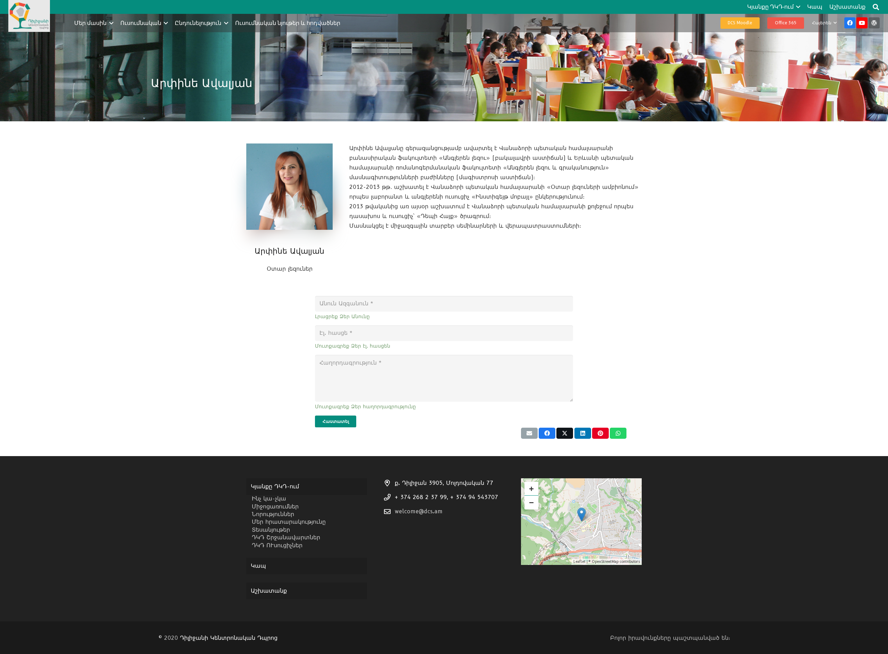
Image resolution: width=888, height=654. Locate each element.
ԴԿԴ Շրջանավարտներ (286, 537)
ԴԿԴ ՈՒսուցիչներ (277, 545)
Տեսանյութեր (271, 529)
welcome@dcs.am (419, 511)
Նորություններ (273, 514)
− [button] (531, 502)
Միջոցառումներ (275, 506)
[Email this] (529, 433)
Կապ (258, 566)
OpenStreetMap (605, 561)
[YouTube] (862, 22)
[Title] (874, 22)
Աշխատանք (269, 590)
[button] (797, 7)
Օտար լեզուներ (290, 268)
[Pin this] (600, 433)
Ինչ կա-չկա (269, 498)
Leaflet (579, 561)
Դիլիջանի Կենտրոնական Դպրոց (229, 638)
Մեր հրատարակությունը (289, 521)
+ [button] (531, 488)
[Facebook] (849, 22)
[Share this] (547, 433)
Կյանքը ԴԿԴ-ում (275, 486)
